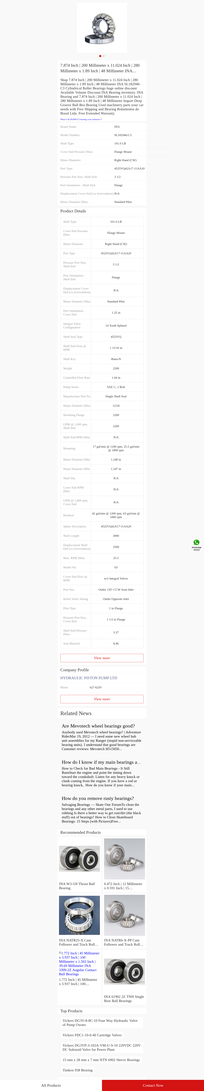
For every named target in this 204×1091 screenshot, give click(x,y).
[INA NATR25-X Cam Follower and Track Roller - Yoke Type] (79, 936)
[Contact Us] (197, 545)
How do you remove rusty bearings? (98, 798)
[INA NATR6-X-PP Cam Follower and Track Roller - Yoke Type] (124, 936)
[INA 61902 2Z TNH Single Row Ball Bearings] (124, 992)
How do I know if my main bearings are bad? (107, 762)
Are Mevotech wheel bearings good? (98, 726)
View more (102, 658)
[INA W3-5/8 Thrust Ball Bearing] (79, 880)
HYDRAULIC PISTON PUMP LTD (88, 678)
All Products (51, 1085)
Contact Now (153, 1085)
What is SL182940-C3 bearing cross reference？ (81, 119)
